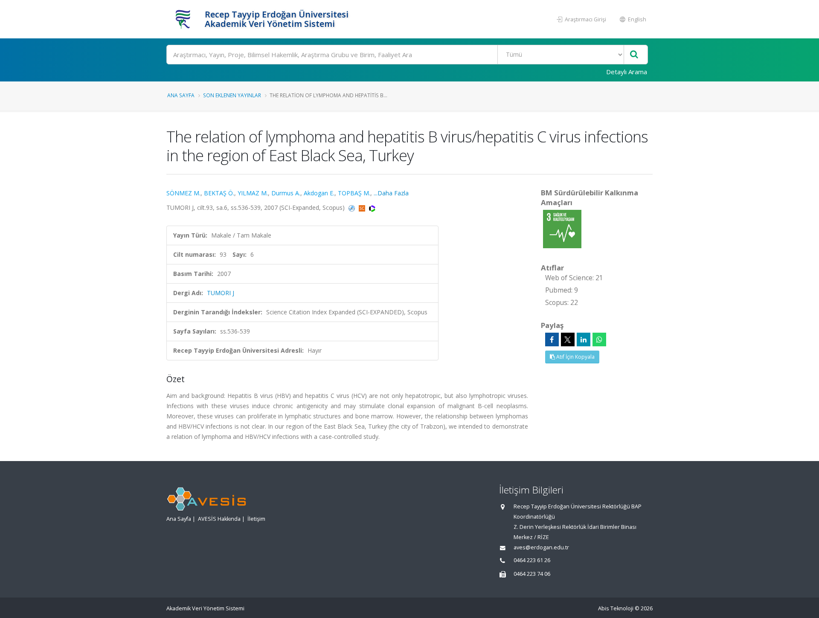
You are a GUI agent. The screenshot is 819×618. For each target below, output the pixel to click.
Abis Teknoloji (615, 608)
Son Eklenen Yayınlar (232, 95)
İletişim (256, 518)
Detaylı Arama (626, 71)
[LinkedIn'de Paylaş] (583, 339)
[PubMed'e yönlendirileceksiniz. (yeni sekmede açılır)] (353, 207)
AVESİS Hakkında (219, 518)
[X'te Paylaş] (568, 339)
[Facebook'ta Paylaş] (552, 339)
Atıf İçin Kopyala (575, 356)
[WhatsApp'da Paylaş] (599, 339)
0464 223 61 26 (532, 560)
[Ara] (634, 54)
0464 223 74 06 (532, 573)
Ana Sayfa (181, 95)
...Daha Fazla (391, 193)
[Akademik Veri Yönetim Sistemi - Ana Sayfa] (184, 19)
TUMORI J (220, 293)
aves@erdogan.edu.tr (541, 547)
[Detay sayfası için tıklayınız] (562, 228)
